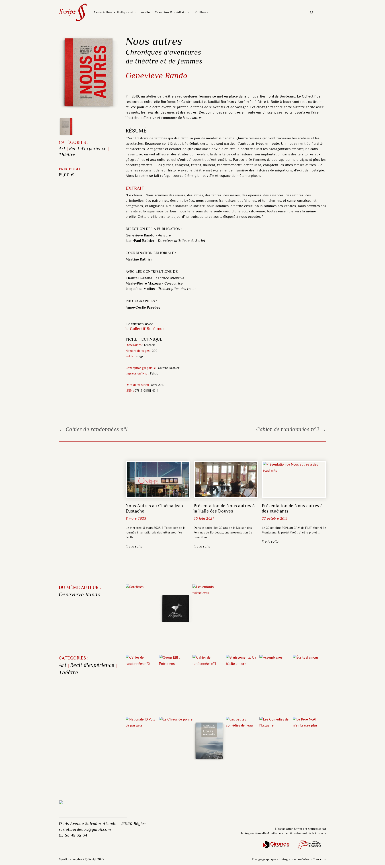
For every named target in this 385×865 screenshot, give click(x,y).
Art (62, 149)
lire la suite (134, 546)
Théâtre (67, 155)
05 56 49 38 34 (73, 836)
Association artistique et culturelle (122, 12)
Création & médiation (172, 12)
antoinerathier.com (312, 859)
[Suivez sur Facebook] (304, 810)
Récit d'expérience (87, 149)
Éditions (201, 12)
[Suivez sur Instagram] (319, 810)
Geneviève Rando (79, 595)
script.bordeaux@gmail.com (85, 830)
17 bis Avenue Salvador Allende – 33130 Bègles (102, 824)
